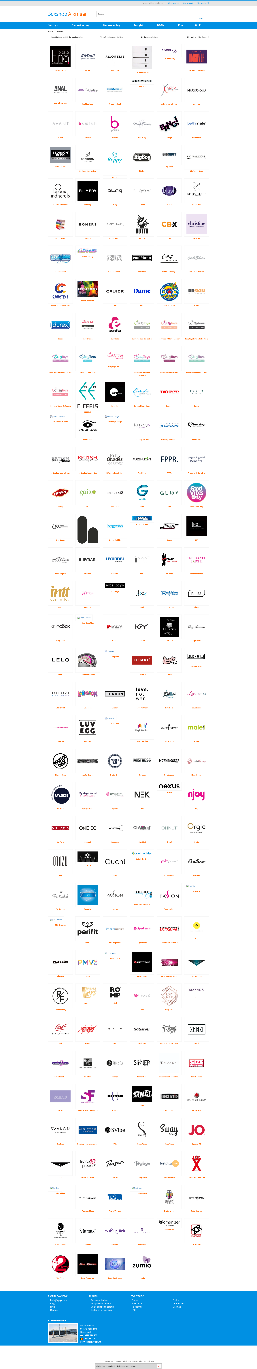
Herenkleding (111, 25)
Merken (54, 1309)
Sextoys (53, 25)
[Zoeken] (154, 14)
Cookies (176, 1300)
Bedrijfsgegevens (58, 1300)
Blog (52, 1303)
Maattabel (137, 1303)
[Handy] (87, 529)
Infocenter (137, 1306)
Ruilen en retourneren (101, 1309)
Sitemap (177, 1306)
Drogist (138, 25)
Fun (180, 25)
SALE (197, 25)
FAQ (134, 1309)
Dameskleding (80, 25)
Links (52, 1306)
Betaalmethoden (99, 1300)
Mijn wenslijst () (203, 3)
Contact (135, 1300)
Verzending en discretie (102, 1306)
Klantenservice (173, 3)
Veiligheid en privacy (101, 1303)
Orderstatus (178, 1303)
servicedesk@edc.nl (90, 1341)
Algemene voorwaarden (113, 1361)
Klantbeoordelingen (146, 1361)
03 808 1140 (90, 1338)
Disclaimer (127, 1361)
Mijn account (188, 3)
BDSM (160, 25)
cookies (133, 1366)
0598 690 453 (90, 1335)
